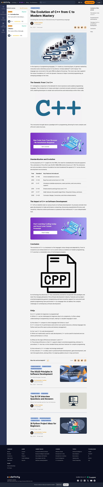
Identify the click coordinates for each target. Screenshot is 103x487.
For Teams (9, 468)
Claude (89, 451)
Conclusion (93, 28)
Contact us (9, 456)
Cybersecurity (76, 458)
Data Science (75, 456)
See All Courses (24, 8)
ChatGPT (90, 453)
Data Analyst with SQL (40, 458)
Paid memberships (11, 466)
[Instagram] (81, 480)
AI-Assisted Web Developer (42, 451)
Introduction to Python (61, 456)
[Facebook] (78, 480)
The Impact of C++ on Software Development (94, 23)
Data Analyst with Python (41, 456)
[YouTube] (91, 480)
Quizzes (23, 460)
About (8, 451)
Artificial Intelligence (77, 451)
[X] (88, 480)
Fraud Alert (9, 460)
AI (88, 456)
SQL (89, 460)
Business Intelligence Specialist (42, 453)
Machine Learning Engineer (42, 460)
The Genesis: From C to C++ (94, 13)
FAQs (91, 32)
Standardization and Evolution (94, 18)
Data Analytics (76, 453)
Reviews (9, 453)
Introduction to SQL (60, 453)
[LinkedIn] (84, 480)
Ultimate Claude (59, 451)
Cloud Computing (76, 460)
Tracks (23, 453)
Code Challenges (25, 458)
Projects (23, 456)
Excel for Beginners (60, 458)
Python (90, 458)
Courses (23, 451)
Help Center (10, 458)
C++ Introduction (59, 460)
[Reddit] (94, 480)
